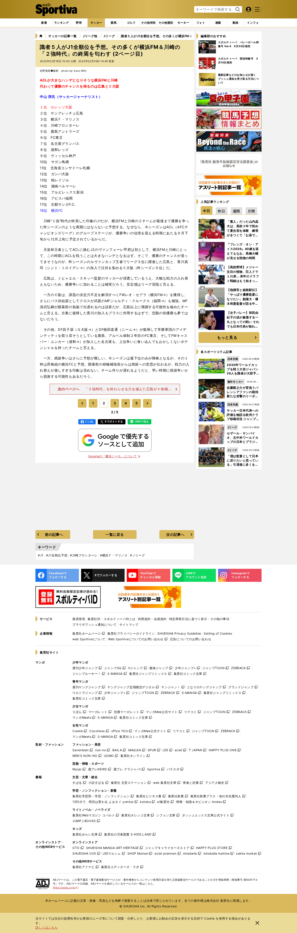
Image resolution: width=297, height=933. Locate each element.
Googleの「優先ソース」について (112, 456)
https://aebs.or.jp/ (66, 887)
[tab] (78, 22)
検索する (237, 10)
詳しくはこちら (46, 927)
